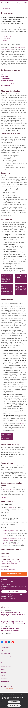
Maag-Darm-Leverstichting (10, 530)
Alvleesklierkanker (7, 37)
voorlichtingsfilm (10, 507)
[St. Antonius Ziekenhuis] (6, 3)
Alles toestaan (14, 701)
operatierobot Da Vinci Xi (9, 489)
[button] (7, 459)
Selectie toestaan (14, 705)
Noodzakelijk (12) (8, 697)
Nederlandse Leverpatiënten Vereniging (13, 544)
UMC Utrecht (22, 423)
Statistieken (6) (17, 697)
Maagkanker (6, 40)
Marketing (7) (5, 698)
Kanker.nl (5, 533)
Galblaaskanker (6, 38)
